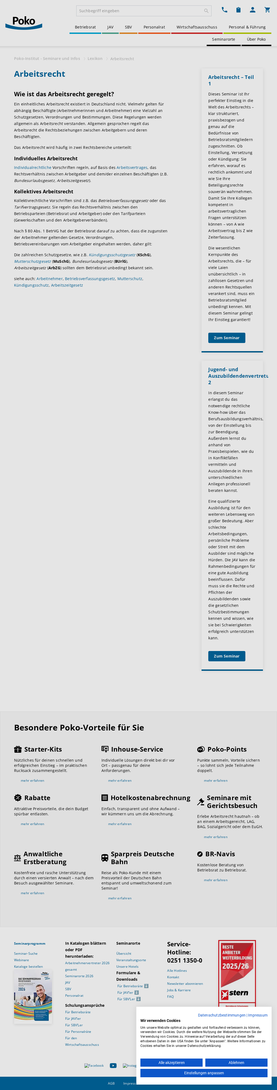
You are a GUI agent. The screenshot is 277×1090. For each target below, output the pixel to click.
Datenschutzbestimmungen (222, 1015)
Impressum (258, 1015)
